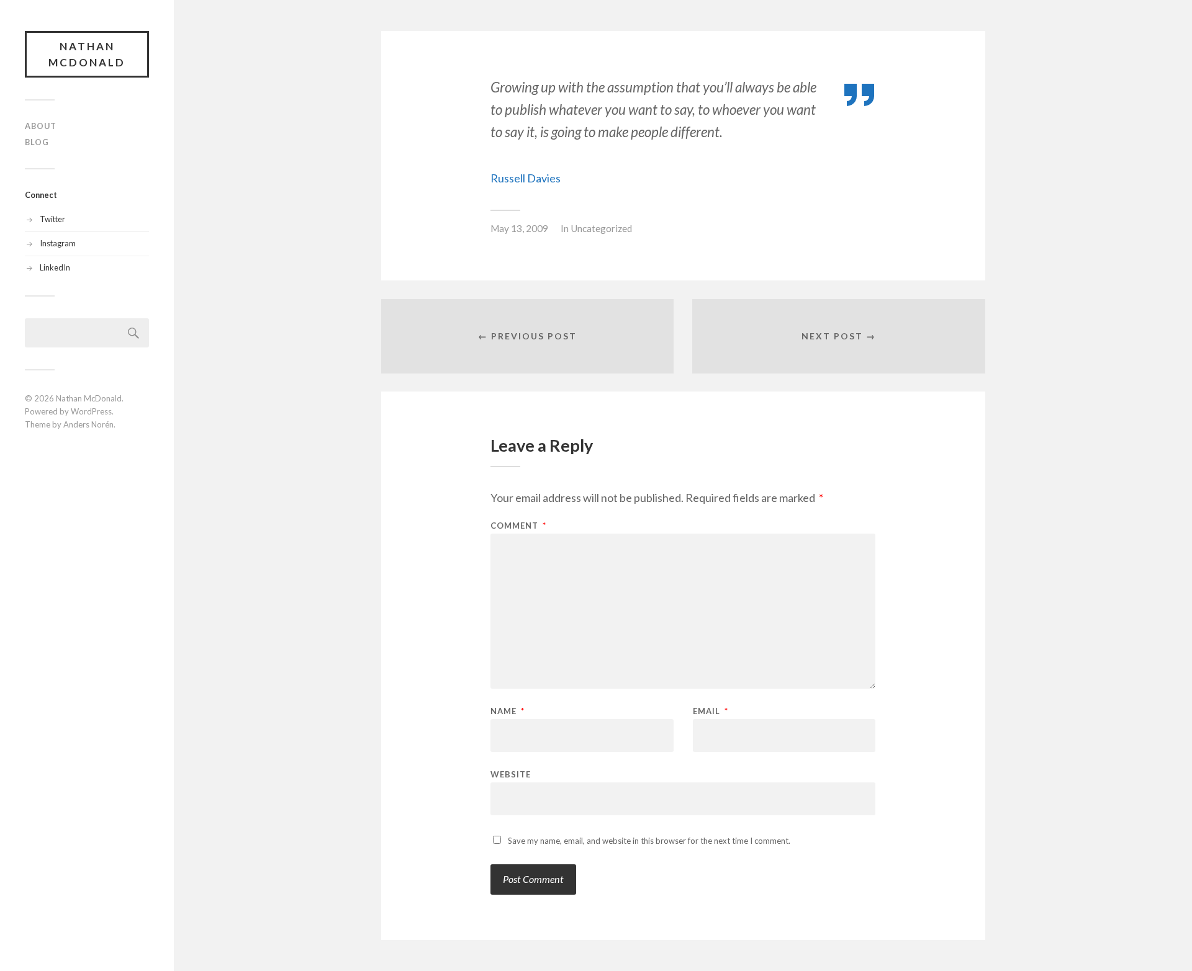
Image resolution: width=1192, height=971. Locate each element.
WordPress (91, 411)
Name (507, 711)
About (40, 126)
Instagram (58, 243)
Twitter (52, 219)
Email (710, 711)
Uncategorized (601, 228)
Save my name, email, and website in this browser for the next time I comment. (649, 841)
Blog (37, 142)
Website (510, 774)
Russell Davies (525, 178)
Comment (518, 526)
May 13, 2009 (519, 228)
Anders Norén (88, 424)
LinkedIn (55, 267)
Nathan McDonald (86, 54)
